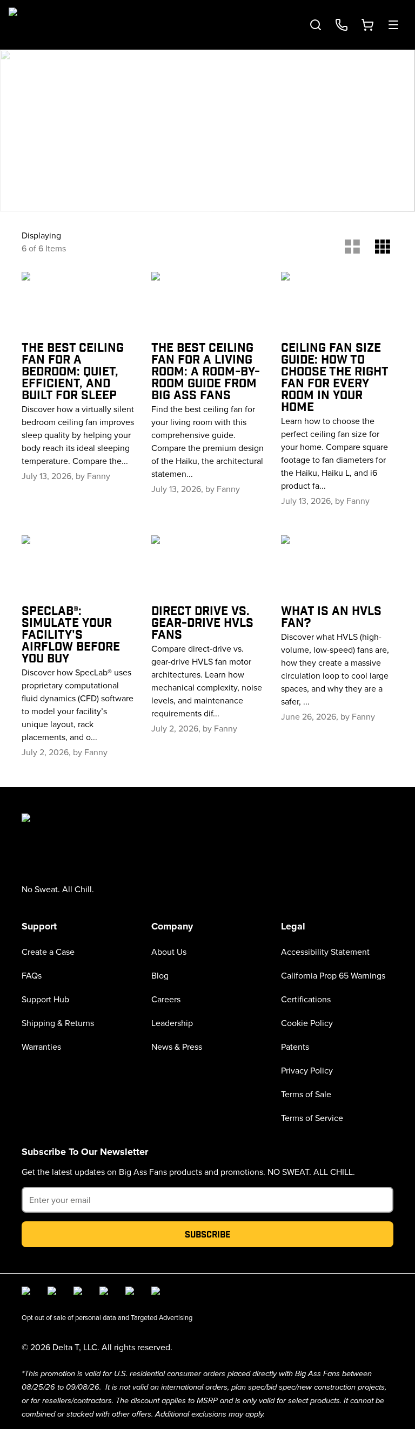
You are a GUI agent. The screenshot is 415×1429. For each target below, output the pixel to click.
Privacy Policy (307, 1070)
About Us (168, 952)
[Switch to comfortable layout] (352, 244)
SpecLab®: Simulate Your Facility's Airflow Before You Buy (71, 634)
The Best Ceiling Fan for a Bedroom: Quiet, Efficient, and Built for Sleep (73, 370)
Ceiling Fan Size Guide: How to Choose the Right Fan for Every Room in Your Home (334, 376)
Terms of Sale (306, 1094)
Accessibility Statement (325, 952)
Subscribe (208, 1234)
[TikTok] (131, 1293)
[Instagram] (54, 1293)
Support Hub (45, 999)
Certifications (306, 999)
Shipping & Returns (58, 1023)
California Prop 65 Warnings (333, 975)
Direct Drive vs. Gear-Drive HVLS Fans (202, 622)
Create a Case (48, 952)
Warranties (41, 1046)
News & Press (176, 1046)
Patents (295, 1046)
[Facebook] (28, 1293)
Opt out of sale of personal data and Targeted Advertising (107, 1317)
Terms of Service (312, 1118)
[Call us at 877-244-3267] (341, 24)
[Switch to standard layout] (382, 244)
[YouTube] (105, 1293)
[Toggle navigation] (393, 25)
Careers (165, 999)
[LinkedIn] (79, 1293)
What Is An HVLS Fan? (331, 616)
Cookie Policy (307, 1023)
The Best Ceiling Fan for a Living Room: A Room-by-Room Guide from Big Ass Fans (205, 370)
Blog (160, 975)
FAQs (32, 975)
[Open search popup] (316, 25)
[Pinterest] (157, 1293)
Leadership (172, 1023)
